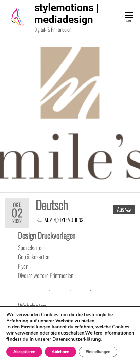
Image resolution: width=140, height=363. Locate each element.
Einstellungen (35, 327)
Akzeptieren (24, 352)
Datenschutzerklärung (76, 339)
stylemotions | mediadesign (66, 13)
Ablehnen (60, 352)
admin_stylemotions (64, 219)
